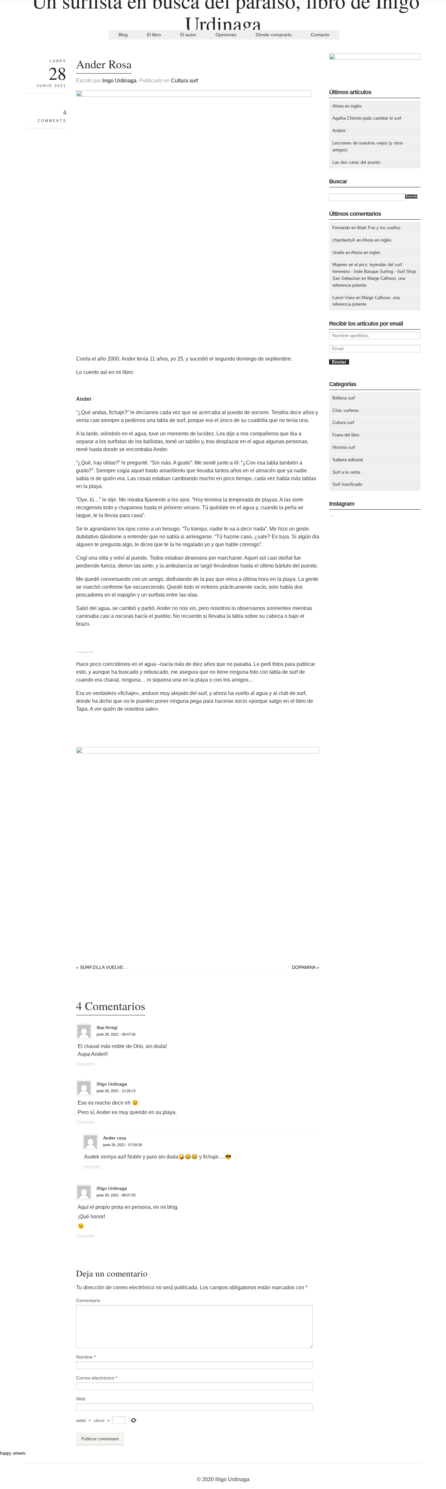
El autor (188, 34)
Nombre (86, 1357)
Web (81, 1398)
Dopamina (303, 967)
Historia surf (343, 447)
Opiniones (225, 34)
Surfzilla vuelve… (104, 967)
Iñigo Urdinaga (112, 1084)
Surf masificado (347, 484)
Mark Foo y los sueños (379, 227)
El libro (154, 34)
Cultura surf (184, 80)
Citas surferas (345, 410)
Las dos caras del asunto (356, 162)
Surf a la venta (346, 472)
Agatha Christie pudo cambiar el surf (366, 118)
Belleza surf (343, 398)
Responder (86, 1064)
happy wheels (13, 1453)
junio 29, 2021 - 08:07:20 (116, 1195)
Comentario (88, 1300)
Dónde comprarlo (274, 34)
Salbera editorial (347, 459)
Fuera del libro (345, 434)
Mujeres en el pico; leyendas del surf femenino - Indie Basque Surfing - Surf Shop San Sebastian (374, 271)
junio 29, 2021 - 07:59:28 (122, 1145)
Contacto (320, 34)
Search (411, 196)
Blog (123, 34)
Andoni (338, 130)
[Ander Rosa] (193, 95)
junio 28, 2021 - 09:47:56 (116, 1034)
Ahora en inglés (347, 106)
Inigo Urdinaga (119, 80)
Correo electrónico (96, 1377)
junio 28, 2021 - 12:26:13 (116, 1091)
